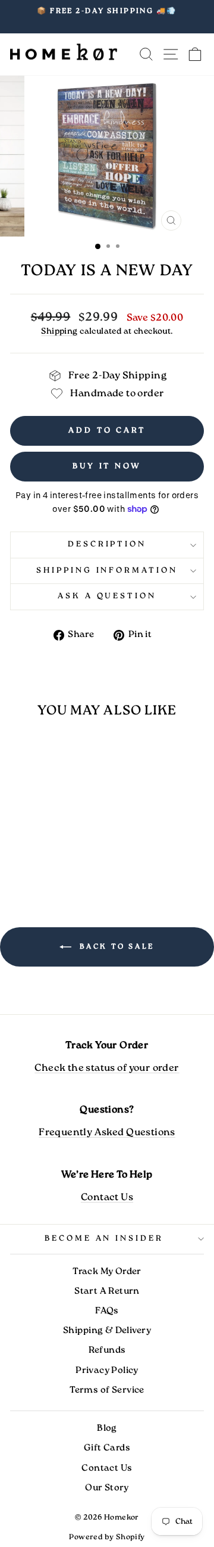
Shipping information (107, 571)
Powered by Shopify (106, 1537)
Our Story (107, 1488)
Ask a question (107, 596)
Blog (107, 1428)
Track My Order (107, 1272)
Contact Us (107, 1197)
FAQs (107, 1311)
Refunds (107, 1350)
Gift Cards (107, 1448)
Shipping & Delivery (107, 1331)
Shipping (59, 331)
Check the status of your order (106, 1068)
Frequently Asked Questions (107, 1132)
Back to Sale (115, 946)
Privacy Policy (107, 1371)
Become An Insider (104, 1239)
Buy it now (107, 466)
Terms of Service (107, 1390)
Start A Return (107, 1291)
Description (107, 544)
